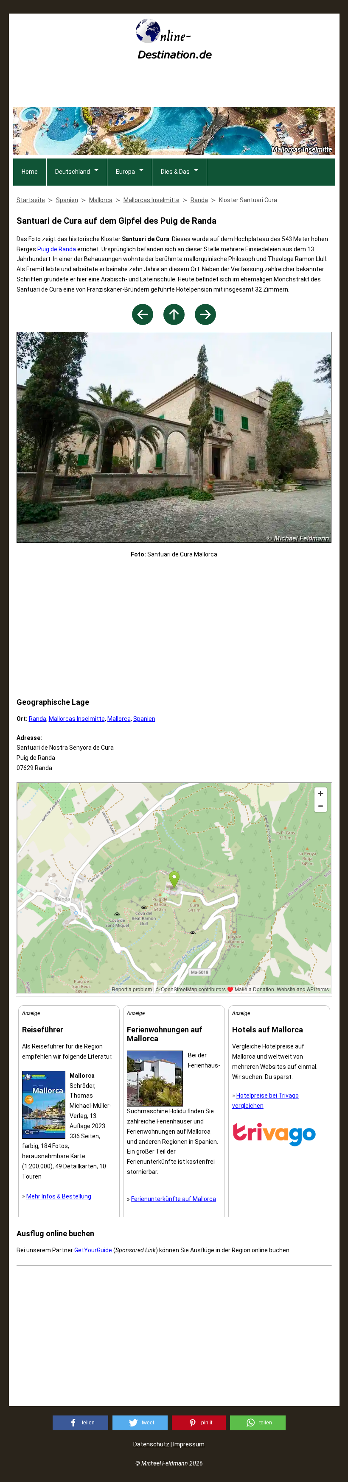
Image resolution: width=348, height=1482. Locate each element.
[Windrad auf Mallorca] (205, 323)
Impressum (189, 1444)
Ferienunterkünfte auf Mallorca (173, 1199)
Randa (37, 718)
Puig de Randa (56, 249)
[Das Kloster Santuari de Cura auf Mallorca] (142, 323)
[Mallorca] (174, 323)
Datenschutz (151, 1444)
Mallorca (119, 718)
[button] (80, 1422)
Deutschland (72, 171)
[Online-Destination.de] (174, 56)
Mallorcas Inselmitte (77, 718)
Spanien (144, 718)
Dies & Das (175, 171)
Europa (125, 171)
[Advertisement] (174, 86)
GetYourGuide (93, 1250)
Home (30, 171)
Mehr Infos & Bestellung (58, 1196)
